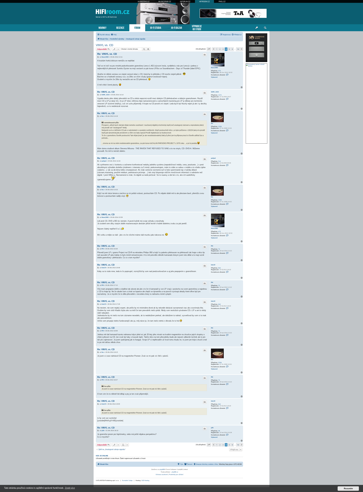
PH (212, 246)
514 (219, 161)
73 (219, 249)
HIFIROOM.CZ (204, 1)
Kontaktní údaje (127, 480)
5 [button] (229, 49)
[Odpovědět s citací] (205, 54)
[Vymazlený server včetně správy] (256, 65)
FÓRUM (137, 27)
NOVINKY (102, 27)
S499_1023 (215, 92)
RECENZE (120, 27)
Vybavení (214, 77)
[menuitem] (114, 34)
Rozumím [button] (348, 488)
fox (212, 123)
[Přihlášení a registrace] (256, 27)
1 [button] (216, 49)
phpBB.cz (175, 472)
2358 (220, 126)
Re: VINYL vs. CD (107, 54)
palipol (213, 158)
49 (219, 431)
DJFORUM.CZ (185, 1)
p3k (212, 427)
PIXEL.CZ (222, 1)
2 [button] (219, 49)
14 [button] (238, 49)
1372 (220, 95)
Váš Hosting (145, 480)
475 (219, 71)
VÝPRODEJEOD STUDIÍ (197, 27)
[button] (209, 49)
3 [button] (222, 49)
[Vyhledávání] (265, 27)
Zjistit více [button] (70, 488)
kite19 (213, 265)
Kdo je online (102, 456)
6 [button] (232, 49)
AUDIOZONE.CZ (143, 1)
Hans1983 (214, 67)
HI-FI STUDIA (155, 27)
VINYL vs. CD (104, 45)
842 (219, 268)
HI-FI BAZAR (176, 27)
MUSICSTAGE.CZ (164, 1)
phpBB (162, 469)
